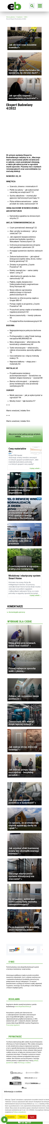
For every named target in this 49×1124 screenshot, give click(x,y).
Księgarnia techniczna (32, 1083)
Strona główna (10, 17)
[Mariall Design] (28, 949)
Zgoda (32, 1117)
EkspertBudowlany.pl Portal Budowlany (13, 5)
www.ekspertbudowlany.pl (23, 1006)
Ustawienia (10, 1117)
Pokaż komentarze (17, 612)
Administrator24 (32, 1073)
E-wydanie (19, 17)
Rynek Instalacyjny (15, 1083)
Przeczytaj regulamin (13, 1025)
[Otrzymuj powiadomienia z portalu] (4, 1119)
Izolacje (30, 1078)
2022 (25, 17)
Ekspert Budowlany (16, 1073)
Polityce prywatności (19, 1112)
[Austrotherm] (12, 949)
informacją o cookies (24, 1062)
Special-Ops (16, 1078)
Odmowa (22, 1117)
